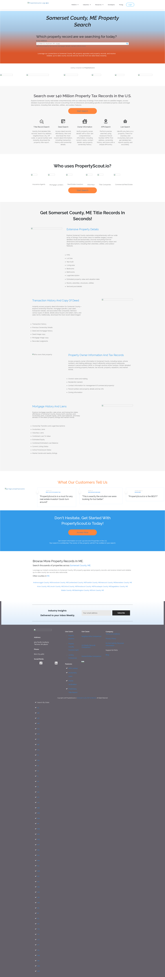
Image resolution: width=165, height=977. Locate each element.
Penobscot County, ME (85, 586)
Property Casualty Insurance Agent (73, 647)
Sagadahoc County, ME (119, 586)
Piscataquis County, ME (102, 586)
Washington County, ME (83, 590)
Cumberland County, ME (77, 582)
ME (48, 576)
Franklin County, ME (93, 582)
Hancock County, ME (108, 582)
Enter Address (41, 41)
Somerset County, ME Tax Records (86, 698)
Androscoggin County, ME (42, 582)
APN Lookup (73, 668)
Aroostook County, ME (60, 582)
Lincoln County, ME (57, 586)
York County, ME (98, 590)
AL (38, 708)
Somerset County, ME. (80, 565)
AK (38, 713)
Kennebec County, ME (124, 582)
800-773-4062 (39, 654)
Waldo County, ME (68, 590)
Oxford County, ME (70, 586)
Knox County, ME (43, 586)
